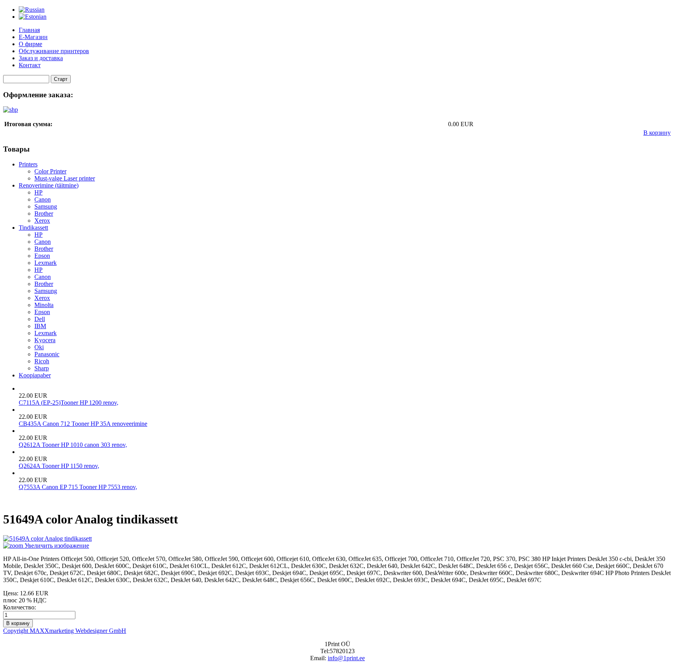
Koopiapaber (35, 375)
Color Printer (50, 171)
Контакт (30, 65)
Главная (29, 30)
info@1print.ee (346, 658)
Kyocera (44, 340)
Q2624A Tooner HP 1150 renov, (59, 466)
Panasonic (46, 354)
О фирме (30, 44)
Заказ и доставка (41, 58)
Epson (42, 255)
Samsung (45, 206)
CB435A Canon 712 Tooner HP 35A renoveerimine (83, 423)
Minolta (44, 305)
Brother (43, 213)
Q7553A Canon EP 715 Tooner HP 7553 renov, (78, 487)
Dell (39, 319)
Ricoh (41, 361)
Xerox (42, 220)
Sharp (41, 368)
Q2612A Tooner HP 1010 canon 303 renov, (73, 444)
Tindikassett (33, 227)
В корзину (657, 132)
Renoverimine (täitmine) (49, 185)
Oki (39, 347)
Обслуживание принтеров (54, 51)
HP (38, 192)
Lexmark (45, 262)
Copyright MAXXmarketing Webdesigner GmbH (64, 630)
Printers (28, 164)
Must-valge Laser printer (64, 178)
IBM (40, 326)
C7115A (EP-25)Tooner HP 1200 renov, (68, 402)
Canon (42, 199)
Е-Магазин (33, 37)
